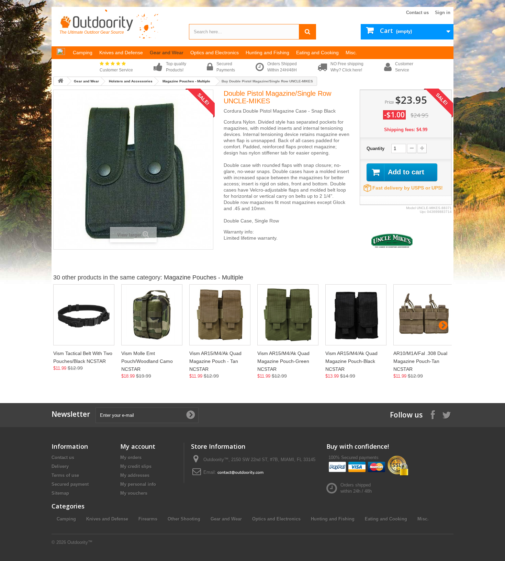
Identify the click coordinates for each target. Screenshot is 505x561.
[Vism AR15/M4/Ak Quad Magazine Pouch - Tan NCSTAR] (219, 314)
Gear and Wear (86, 81)
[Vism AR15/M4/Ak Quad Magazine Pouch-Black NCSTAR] (355, 314)
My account (137, 446)
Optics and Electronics (276, 519)
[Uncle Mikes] (392, 240)
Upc (423, 212)
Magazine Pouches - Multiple (186, 81)
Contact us (417, 12)
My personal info (138, 484)
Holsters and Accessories (131, 81)
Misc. (423, 519)
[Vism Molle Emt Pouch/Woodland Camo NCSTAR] (151, 314)
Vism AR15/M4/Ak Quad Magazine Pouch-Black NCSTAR (351, 361)
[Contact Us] (240, 472)
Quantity (375, 148)
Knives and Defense (107, 519)
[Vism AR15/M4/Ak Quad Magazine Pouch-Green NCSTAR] (287, 314)
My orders (131, 457)
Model (411, 208)
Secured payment (70, 484)
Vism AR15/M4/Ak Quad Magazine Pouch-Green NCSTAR (283, 361)
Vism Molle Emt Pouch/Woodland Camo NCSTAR (147, 361)
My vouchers (133, 493)
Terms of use (65, 475)
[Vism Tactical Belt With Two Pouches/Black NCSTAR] (83, 314)
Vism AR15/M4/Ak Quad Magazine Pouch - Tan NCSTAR (215, 361)
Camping (66, 519)
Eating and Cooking (386, 519)
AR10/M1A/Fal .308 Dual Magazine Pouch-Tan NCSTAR (420, 361)
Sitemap (60, 493)
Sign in (442, 12)
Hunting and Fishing (333, 519)
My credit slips (136, 466)
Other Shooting (184, 519)
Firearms (147, 519)
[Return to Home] (60, 81)
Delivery (60, 466)
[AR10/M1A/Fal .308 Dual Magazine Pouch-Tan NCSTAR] (423, 314)
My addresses (134, 475)
